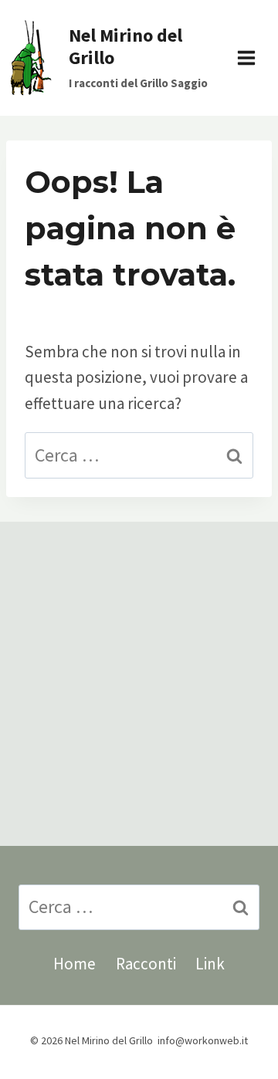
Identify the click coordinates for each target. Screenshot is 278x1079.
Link (210, 963)
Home (74, 963)
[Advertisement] (139, 684)
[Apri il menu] (254, 57)
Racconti (146, 963)
